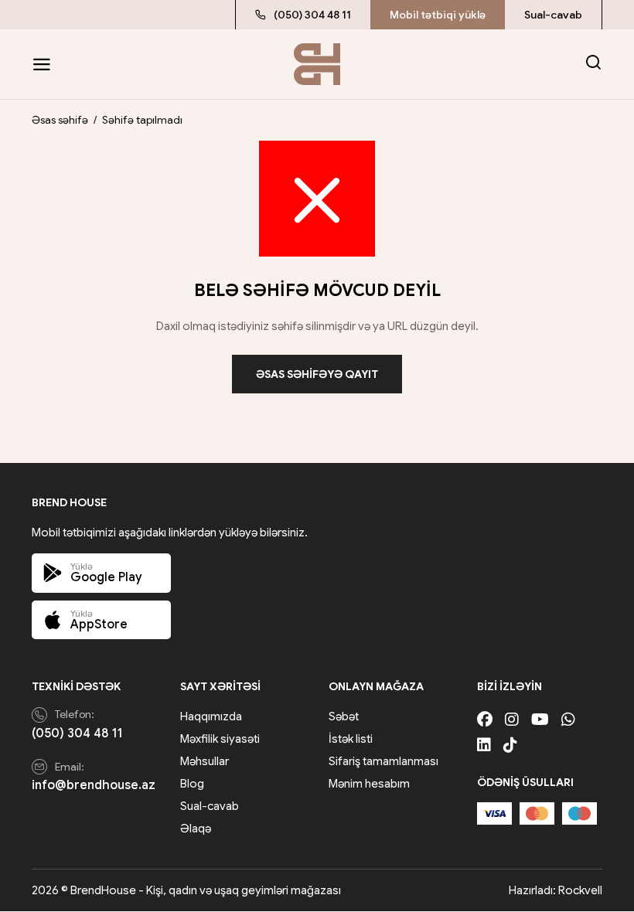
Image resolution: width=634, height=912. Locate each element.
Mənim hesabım (369, 784)
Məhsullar (204, 761)
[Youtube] (540, 720)
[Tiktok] (510, 745)
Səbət (344, 716)
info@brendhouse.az (93, 785)
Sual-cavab (553, 15)
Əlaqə (195, 828)
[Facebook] (485, 720)
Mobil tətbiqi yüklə (438, 15)
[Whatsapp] (568, 720)
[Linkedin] (484, 745)
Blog (192, 784)
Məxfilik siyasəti (220, 739)
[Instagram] (512, 720)
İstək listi (351, 739)
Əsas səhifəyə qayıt (317, 374)
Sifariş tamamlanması (383, 761)
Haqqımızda (211, 716)
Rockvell (580, 890)
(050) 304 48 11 (312, 15)
